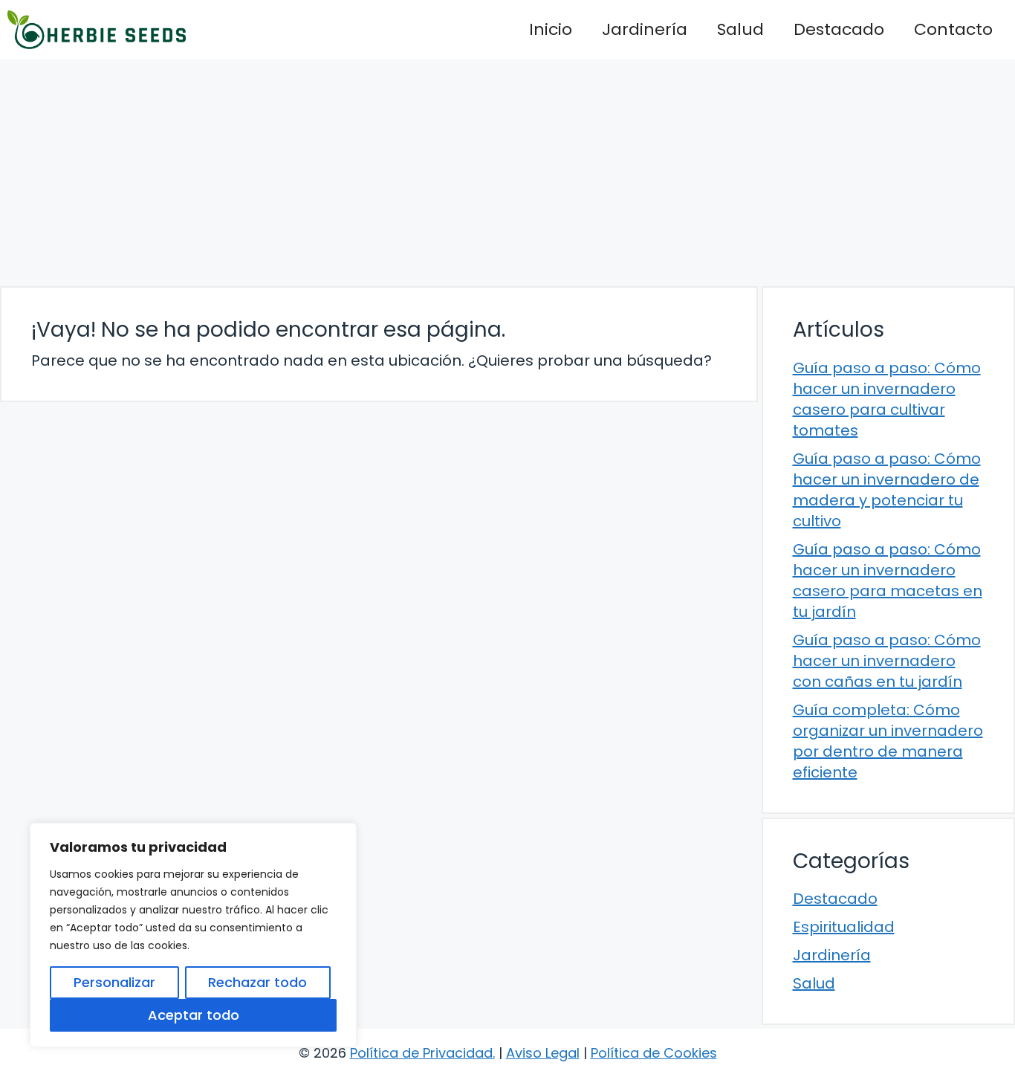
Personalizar (114, 982)
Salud (740, 29)
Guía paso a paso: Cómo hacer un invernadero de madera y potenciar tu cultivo (887, 489)
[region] (193, 935)
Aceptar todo (193, 1015)
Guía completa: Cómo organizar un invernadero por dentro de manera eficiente (888, 741)
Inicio (550, 29)
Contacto (953, 29)
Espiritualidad (844, 926)
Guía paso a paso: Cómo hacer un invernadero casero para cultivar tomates (887, 399)
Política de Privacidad (421, 1053)
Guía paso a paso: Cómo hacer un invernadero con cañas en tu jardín (887, 661)
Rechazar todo (257, 982)
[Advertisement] (507, 171)
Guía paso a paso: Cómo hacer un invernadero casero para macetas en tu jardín (887, 580)
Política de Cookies (654, 1053)
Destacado (839, 29)
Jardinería (644, 29)
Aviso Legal (543, 1053)
